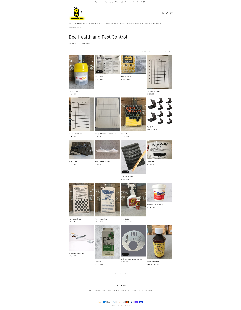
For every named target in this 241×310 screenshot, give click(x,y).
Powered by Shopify (125, 305)
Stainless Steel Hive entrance (131, 259)
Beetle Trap (73, 162)
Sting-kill (98, 262)
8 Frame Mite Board (76, 134)
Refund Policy (136, 290)
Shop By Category (100, 290)
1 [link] (115, 274)
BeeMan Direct (117, 305)
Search (91, 290)
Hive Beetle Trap (127, 176)
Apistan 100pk (126, 76)
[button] (80, 23)
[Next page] (126, 274)
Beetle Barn (151, 127)
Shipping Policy (125, 290)
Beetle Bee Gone (127, 134)
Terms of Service (147, 290)
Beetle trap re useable (102, 162)
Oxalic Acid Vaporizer (76, 253)
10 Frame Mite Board (154, 91)
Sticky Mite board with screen (105, 134)
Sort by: (144, 52)
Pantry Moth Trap (101, 219)
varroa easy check (75, 91)
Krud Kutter (125, 219)
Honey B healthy (153, 262)
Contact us (116, 290)
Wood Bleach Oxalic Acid (155, 205)
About (109, 290)
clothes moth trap (75, 219)
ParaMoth (150, 162)
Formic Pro (99, 76)
